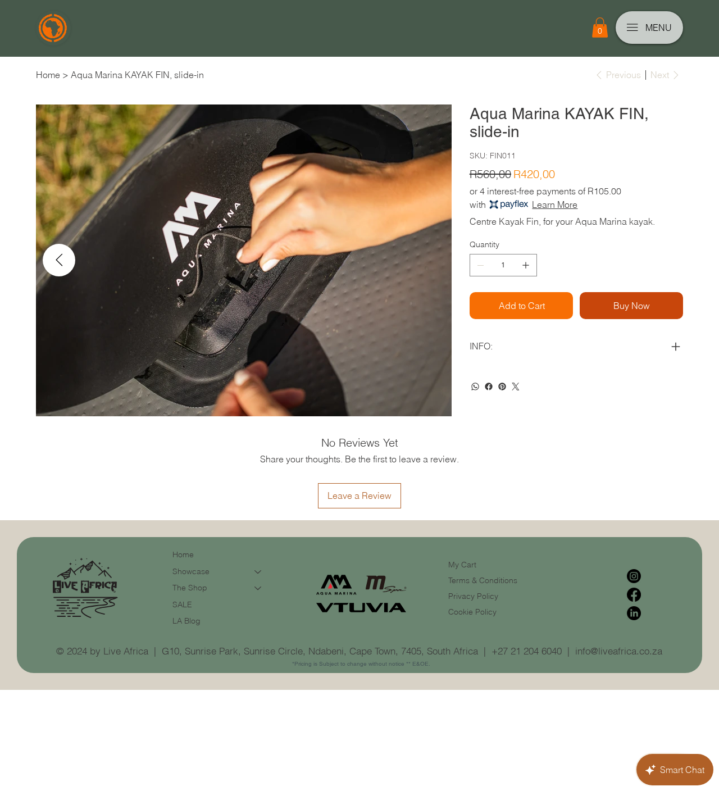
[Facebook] (488, 386)
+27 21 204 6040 (527, 651)
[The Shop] (258, 588)
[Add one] (526, 265)
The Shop (189, 588)
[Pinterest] (502, 386)
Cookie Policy (472, 612)
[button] (599, 27)
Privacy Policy (473, 596)
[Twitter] (515, 386)
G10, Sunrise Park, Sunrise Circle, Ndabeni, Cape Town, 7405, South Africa (320, 651)
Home (183, 554)
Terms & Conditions (484, 580)
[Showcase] (258, 571)
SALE (182, 604)
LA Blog (186, 621)
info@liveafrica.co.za (618, 651)
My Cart (462, 565)
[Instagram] (634, 576)
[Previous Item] (59, 260)
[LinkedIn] (634, 613)
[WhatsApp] (475, 386)
